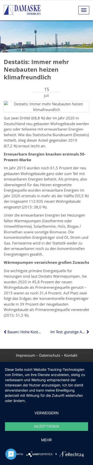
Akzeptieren (46, 426)
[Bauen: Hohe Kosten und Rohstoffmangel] (5, 331)
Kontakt (70, 355)
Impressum (25, 355)
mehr (46, 440)
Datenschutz (49, 355)
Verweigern (46, 413)
